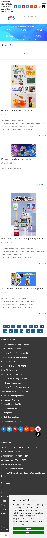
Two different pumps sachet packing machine (23, 288)
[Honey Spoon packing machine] (23, 86)
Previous (6, 326)
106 (21, 331)
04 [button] (29, 39)
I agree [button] (28, 529)
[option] (23, 32)
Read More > (41, 135)
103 (5, 331)
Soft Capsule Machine (10, 400)
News (12, 45)
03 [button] (23, 39)
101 (36, 326)
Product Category (9, 340)
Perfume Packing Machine (11, 374)
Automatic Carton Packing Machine (15, 387)
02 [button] (17, 39)
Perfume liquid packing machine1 (18, 159)
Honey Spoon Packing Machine (14, 357)
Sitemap (4, 514)
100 (31, 326)
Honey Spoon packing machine (17, 110)
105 (16, 331)
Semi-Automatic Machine (11, 421)
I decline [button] (28, 533)
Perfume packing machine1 (11, 169)
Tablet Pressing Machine (11, 408)
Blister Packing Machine (11, 349)
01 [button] (11, 39)
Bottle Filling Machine (10, 417)
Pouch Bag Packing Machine (13, 383)
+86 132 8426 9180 (18, 460)
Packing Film (6, 413)
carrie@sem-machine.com (17, 452)
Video (3, 501)
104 (11, 331)
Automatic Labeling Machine (12, 396)
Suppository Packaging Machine (14, 366)
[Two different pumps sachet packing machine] (23, 279)
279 (33, 331)
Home (6, 45)
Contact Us (6, 442)
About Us (5, 497)
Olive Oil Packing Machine (12, 370)
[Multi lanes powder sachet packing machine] (23, 214)
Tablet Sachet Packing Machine (14, 379)
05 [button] (35, 39)
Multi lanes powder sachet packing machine (23, 238)
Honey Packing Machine (11, 362)
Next (40, 331)
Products (4, 492)
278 (28, 331)
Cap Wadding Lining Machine (13, 404)
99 (25, 326)
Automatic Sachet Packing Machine (15, 353)
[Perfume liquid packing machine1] (23, 150)
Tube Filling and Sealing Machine (14, 391)
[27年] (23, 32)
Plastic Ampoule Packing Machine (15, 345)
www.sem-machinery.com (16, 469)
